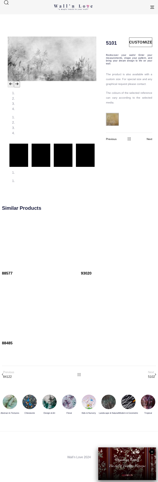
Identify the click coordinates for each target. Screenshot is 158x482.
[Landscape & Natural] (109, 405)
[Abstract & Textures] (10, 405)
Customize (140, 42)
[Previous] (11, 84)
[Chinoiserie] (30, 405)
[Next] (17, 84)
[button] (6, 2)
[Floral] (69, 405)
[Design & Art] (49, 405)
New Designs (11, 279)
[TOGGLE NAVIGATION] (129, 7)
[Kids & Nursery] (89, 405)
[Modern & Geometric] (128, 405)
